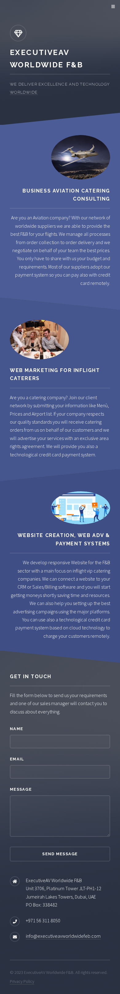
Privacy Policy (22, 981)
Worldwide (24, 92)
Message (21, 789)
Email (17, 759)
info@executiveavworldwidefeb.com (63, 936)
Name (16, 728)
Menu (112, 7)
